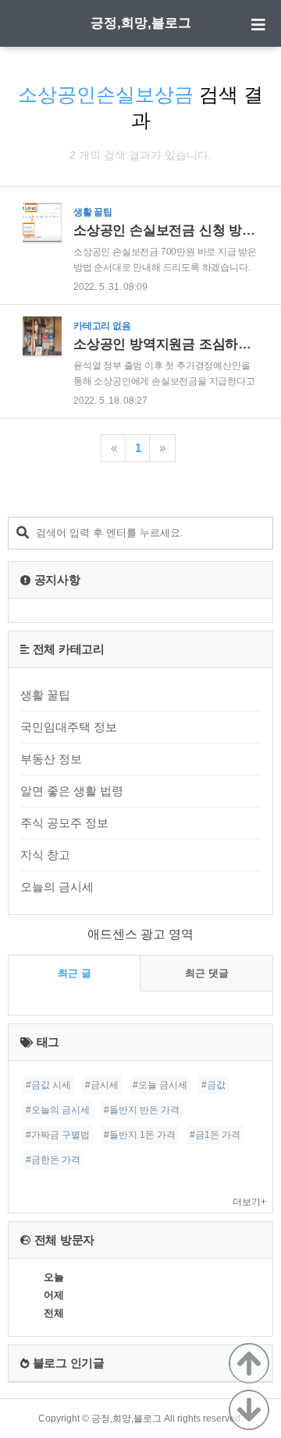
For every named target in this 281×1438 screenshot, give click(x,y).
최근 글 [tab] (74, 973)
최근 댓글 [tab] (207, 973)
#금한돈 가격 (53, 1159)
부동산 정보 (51, 758)
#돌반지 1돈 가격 (140, 1134)
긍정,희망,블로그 (141, 23)
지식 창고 (45, 854)
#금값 (213, 1084)
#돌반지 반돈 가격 (142, 1109)
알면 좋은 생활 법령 (71, 790)
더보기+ (249, 1201)
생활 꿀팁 (45, 694)
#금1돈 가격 (215, 1134)
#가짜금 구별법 (58, 1134)
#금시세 (102, 1084)
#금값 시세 (48, 1084)
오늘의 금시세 (57, 886)
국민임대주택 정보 (68, 726)
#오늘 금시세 (160, 1084)
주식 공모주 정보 (64, 822)
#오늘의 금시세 (58, 1109)
